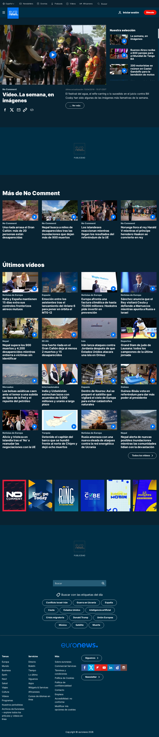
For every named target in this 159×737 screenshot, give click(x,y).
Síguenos (33, 679)
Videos (5, 696)
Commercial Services (65, 666)
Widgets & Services (38, 687)
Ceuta (51, 610)
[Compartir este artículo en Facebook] (4, 109)
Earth (4, 674)
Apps (31, 683)
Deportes (126, 341)
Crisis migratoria (55, 617)
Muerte (96, 625)
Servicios (33, 656)
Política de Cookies (64, 678)
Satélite (80, 625)
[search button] (98, 3)
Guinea (125, 387)
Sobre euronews (63, 661)
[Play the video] (53, 55)
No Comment (9, 223)
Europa (5, 661)
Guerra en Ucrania (86, 602)
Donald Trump (80, 617)
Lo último (33, 674)
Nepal (5, 341)
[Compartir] (18, 109)
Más (57, 656)
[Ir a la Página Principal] (13, 13)
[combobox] (114, 3)
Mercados (7, 387)
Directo (150, 12)
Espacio (46, 295)
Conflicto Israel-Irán (57, 602)
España (109, 602)
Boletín (31, 666)
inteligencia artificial (100, 610)
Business (6, 670)
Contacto (59, 690)
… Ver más (74, 105)
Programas (7, 700)
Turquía (46, 433)
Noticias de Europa (12, 295)
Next (4, 679)
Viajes (5, 687)
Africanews (34, 691)
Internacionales (50, 387)
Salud (5, 683)
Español (9, 3)
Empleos (59, 694)
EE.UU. (45, 341)
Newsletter (91, 677)
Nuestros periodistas (12, 704)
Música (63, 625)
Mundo (5, 666)
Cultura (5, 691)
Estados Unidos (72, 610)
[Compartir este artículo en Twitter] (11, 109)
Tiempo (32, 670)
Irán (83, 341)
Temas (5, 656)
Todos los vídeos (141, 455)
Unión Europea (105, 617)
